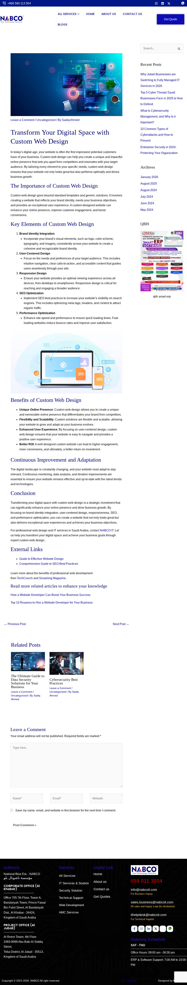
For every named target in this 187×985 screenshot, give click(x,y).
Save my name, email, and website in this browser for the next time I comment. (65, 810)
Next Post (121, 624)
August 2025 (148, 183)
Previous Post (15, 624)
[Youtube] (163, 929)
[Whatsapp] (170, 929)
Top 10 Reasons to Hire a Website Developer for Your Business (52, 602)
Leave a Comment (22, 120)
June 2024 (147, 203)
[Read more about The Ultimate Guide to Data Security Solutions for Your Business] (28, 661)
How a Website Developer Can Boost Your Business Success (50, 594)
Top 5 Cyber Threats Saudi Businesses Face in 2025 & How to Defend (161, 98)
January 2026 (149, 177)
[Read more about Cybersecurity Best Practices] (66, 663)
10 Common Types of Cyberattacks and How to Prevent (156, 134)
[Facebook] (134, 929)
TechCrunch (25, 578)
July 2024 (146, 196)
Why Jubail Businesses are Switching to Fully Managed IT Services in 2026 (160, 80)
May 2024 (146, 209)
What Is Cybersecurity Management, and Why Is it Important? (157, 116)
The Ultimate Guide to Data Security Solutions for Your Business (27, 681)
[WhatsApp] (182, 3)
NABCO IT (106, 530)
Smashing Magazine (52, 578)
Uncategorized (46, 120)
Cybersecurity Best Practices (63, 681)
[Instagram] (156, 3)
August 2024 (148, 190)
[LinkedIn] (162, 3)
